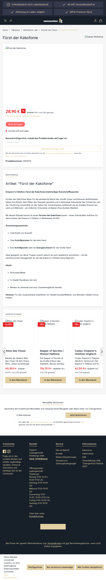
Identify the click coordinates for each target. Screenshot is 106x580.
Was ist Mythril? (63, 450)
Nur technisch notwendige (60, 567)
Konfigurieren (35, 567)
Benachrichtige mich (53, 148)
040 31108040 (38, 459)
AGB (82, 422)
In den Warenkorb (18, 380)
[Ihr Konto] (95, 20)
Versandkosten (54, 543)
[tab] (12, 175)
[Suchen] (10, 20)
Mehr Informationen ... (11, 576)
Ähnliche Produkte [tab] (14, 314)
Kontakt (59, 453)
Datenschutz (88, 453)
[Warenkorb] (100, 20)
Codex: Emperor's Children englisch (85, 352)
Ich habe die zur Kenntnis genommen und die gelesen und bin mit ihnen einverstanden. (51, 423)
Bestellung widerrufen (53, 526)
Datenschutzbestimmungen (16, 156)
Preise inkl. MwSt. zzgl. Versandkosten (23, 116)
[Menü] (5, 20)
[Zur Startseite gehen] (53, 21)
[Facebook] (4, 451)
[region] (27, 12)
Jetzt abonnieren (78, 415)
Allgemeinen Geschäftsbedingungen (59, 153)
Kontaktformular (36, 516)
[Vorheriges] (4, 351)
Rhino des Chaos (15, 350)
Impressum (87, 450)
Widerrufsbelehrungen (66, 457)
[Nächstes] (102, 351)
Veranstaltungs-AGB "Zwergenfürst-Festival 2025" (92, 463)
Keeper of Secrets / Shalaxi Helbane (52, 352)
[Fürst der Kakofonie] (53, 76)
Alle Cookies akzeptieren (90, 567)
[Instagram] (8, 451)
